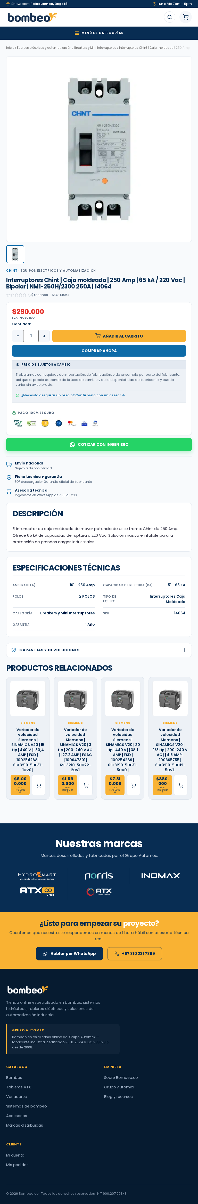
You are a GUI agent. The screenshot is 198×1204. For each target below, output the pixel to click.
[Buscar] (169, 17)
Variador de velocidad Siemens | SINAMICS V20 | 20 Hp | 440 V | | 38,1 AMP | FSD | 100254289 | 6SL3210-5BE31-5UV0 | (123, 750)
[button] (15, 254)
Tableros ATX (18, 1087)
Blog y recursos (118, 1096)
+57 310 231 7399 (138, 953)
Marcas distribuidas (24, 1125)
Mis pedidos (17, 1164)
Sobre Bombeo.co (121, 1077)
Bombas (14, 1077)
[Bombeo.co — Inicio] (32, 17)
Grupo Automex (119, 1087)
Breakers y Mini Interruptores (95, 48)
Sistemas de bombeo (26, 1106)
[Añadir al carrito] (38, 785)
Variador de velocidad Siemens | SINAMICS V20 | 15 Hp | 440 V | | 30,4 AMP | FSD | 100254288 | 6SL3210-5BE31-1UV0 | (27, 750)
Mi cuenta (15, 1155)
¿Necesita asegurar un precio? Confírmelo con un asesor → (73, 395)
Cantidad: (21, 324)
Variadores (16, 1096)
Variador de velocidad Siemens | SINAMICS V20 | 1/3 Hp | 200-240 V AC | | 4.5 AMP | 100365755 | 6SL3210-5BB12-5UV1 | (170, 750)
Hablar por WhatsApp (73, 953)
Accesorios (16, 1115)
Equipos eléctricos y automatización (44, 48)
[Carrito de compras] (185, 17)
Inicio (10, 48)
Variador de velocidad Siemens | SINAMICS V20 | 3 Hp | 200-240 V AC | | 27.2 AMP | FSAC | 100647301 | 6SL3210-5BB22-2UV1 (75, 750)
